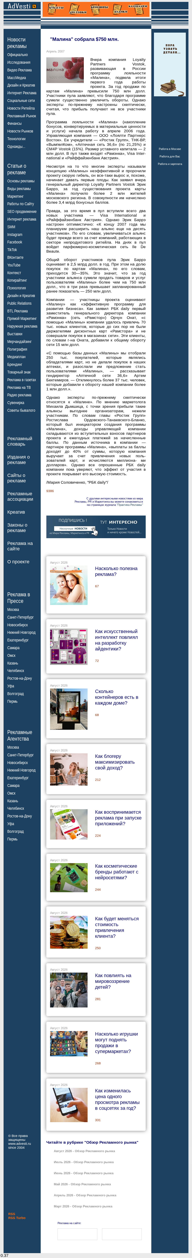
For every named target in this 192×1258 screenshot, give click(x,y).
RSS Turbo (17, 1218)
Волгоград (15, 693)
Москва (13, 609)
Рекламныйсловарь (19, 441)
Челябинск (15, 670)
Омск (11, 655)
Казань (12, 663)
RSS (11, 1214)
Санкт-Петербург (20, 617)
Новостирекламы (17, 42)
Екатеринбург (18, 640)
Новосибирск (17, 625)
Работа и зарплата (170, 163)
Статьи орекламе (16, 168)
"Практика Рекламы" (130, 504)
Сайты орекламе (16, 478)
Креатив (16, 512)
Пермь (12, 701)
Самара (13, 648)
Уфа (10, 686)
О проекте (18, 561)
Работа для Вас (170, 156)
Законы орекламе (17, 527)
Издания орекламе (18, 459)
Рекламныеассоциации (20, 496)
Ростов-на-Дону (19, 678)
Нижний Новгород (21, 632)
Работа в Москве (170, 148)
